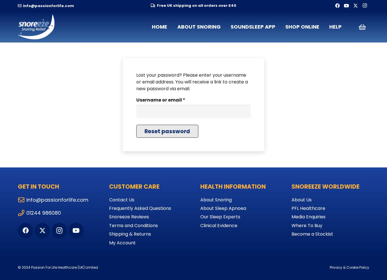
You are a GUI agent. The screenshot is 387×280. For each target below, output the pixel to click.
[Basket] (362, 26)
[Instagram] (364, 5)
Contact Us (121, 200)
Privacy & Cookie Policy (349, 267)
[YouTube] (346, 5)
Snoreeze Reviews (129, 217)
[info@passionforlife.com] (22, 200)
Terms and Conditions (133, 225)
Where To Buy (307, 225)
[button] (224, 26)
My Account (122, 243)
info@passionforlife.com (57, 199)
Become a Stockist (312, 234)
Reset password (167, 131)
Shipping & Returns (130, 234)
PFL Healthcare (308, 208)
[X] (355, 5)
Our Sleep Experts (220, 217)
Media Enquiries (309, 217)
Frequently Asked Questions (140, 208)
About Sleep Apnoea (223, 208)
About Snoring (216, 200)
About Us (302, 200)
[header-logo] (37, 27)
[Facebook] (337, 5)
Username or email (171, 100)
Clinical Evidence (218, 225)
